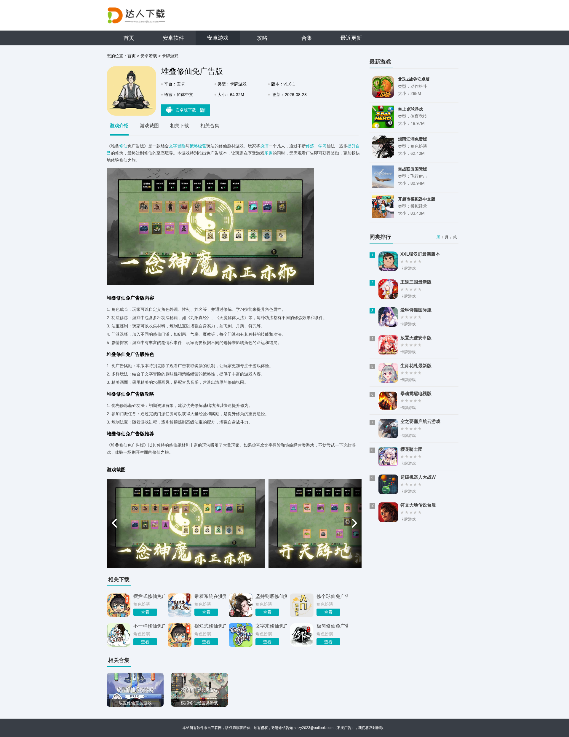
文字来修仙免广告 (271, 625)
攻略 (262, 38)
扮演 (264, 146)
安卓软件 (173, 38)
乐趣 (268, 153)
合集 (306, 38)
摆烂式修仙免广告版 (149, 596)
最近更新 (351, 38)
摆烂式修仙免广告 (210, 625)
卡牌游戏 (170, 55)
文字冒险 (177, 146)
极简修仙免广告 (332, 625)
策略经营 (198, 146)
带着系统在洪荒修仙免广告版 (210, 596)
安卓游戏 (217, 38)
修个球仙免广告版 (332, 596)
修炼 (310, 146)
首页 (129, 38)
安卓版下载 (186, 110)
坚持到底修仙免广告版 (271, 596)
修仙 (123, 146)
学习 (322, 146)
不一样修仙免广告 (149, 625)
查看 (145, 612)
